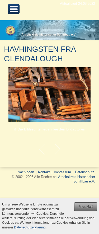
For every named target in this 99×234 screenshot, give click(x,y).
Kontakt (44, 172)
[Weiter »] (57, 149)
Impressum (62, 172)
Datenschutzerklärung (30, 227)
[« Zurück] (42, 149)
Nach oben (26, 172)
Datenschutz (84, 172)
